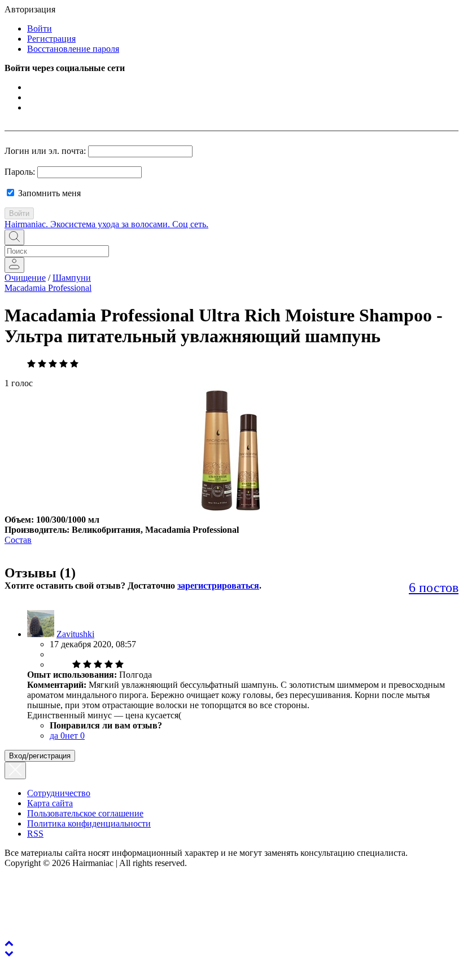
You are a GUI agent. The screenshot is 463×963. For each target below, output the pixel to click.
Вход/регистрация (40, 756)
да (57, 735)
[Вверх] (9, 943)
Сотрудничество (58, 793)
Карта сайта (50, 803)
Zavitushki (75, 634)
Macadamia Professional (48, 288)
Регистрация (51, 38)
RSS (35, 833)
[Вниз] (9, 953)
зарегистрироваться (218, 585)
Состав (18, 540)
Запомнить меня (48, 193)
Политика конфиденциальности (89, 823)
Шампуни (72, 277)
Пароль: (20, 171)
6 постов (433, 587)
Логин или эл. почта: (45, 151)
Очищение (25, 277)
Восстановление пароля (73, 49)
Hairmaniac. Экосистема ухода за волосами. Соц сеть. (106, 224)
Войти (39, 28)
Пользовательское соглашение (85, 813)
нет (75, 735)
